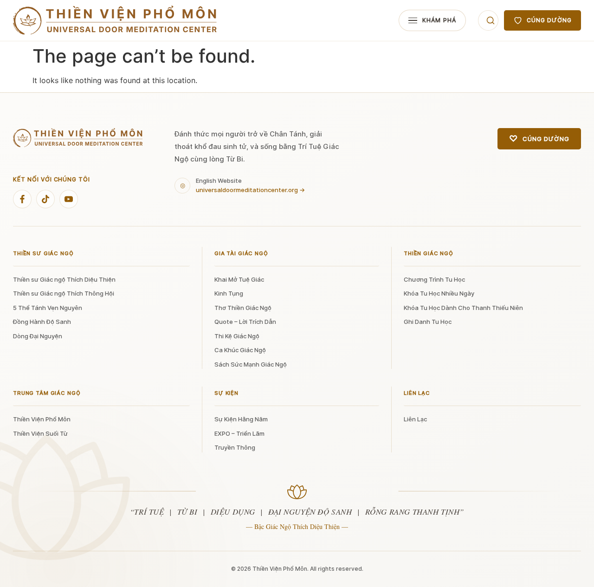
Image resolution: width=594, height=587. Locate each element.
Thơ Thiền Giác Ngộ (242, 307)
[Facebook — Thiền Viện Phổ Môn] (22, 199)
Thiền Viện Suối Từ (40, 433)
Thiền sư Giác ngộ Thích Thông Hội (63, 293)
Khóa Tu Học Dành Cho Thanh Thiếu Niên (463, 307)
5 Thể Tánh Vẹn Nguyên (47, 307)
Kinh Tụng (228, 293)
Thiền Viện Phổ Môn (42, 419)
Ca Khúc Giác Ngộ (240, 350)
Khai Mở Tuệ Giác (239, 279)
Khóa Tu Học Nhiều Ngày (439, 293)
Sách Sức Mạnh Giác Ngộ (250, 364)
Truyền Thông (234, 447)
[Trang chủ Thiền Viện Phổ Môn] (115, 21)
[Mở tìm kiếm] (488, 20)
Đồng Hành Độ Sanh (42, 321)
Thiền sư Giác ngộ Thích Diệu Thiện (64, 279)
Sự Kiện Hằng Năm (241, 419)
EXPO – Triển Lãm (239, 433)
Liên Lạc (415, 419)
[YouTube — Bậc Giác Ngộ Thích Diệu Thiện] (68, 199)
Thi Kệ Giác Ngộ (236, 336)
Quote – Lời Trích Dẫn (245, 321)
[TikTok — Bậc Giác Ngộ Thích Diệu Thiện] (45, 199)
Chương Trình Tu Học (434, 279)
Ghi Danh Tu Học (428, 321)
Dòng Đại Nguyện (37, 336)
